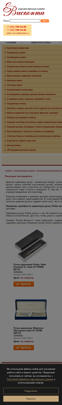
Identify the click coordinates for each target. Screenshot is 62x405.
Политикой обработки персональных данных (30, 379)
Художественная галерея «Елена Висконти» (24, 9)
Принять (31, 398)
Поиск (6, 21)
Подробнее (31, 391)
